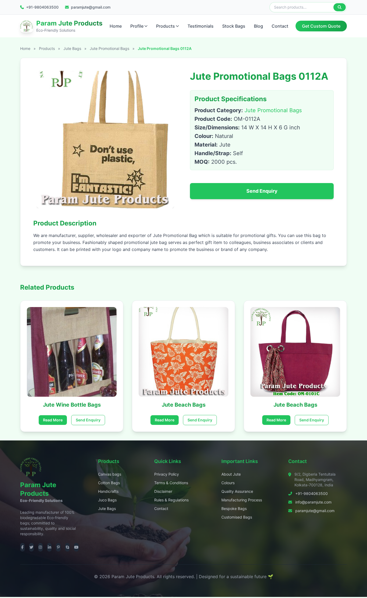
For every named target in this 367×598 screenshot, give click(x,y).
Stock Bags (233, 26)
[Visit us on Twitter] (31, 547)
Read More (53, 420)
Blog (258, 26)
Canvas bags (109, 474)
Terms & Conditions (171, 482)
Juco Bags (107, 500)
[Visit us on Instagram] (40, 547)
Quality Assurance (237, 491)
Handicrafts (108, 491)
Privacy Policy (166, 474)
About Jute (231, 474)
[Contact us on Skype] (67, 547)
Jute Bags (72, 48)
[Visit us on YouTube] (76, 547)
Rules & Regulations (171, 500)
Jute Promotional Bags (110, 48)
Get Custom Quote (321, 26)
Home (116, 26)
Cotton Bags (109, 482)
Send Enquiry (262, 191)
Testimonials (201, 26)
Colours (228, 482)
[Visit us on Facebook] (22, 547)
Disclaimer (163, 491)
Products (165, 26)
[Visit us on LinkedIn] (49, 547)
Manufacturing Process (241, 500)
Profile (136, 26)
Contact (280, 26)
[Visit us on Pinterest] (58, 547)
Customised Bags (236, 517)
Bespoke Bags (234, 508)
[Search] (339, 7)
